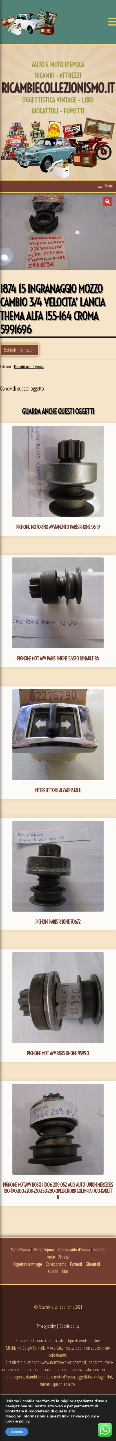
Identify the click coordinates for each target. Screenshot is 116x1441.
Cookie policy (69, 1326)
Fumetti (76, 1264)
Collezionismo (56, 1264)
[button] (107, 201)
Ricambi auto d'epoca (29, 366)
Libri (65, 1271)
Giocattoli (93, 1264)
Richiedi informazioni (19, 350)
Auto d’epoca (20, 1249)
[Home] (29, 22)
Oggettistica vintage (27, 1264)
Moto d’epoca (44, 1249)
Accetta (17, 1432)
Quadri (53, 1271)
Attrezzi (64, 1257)
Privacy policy (46, 1326)
